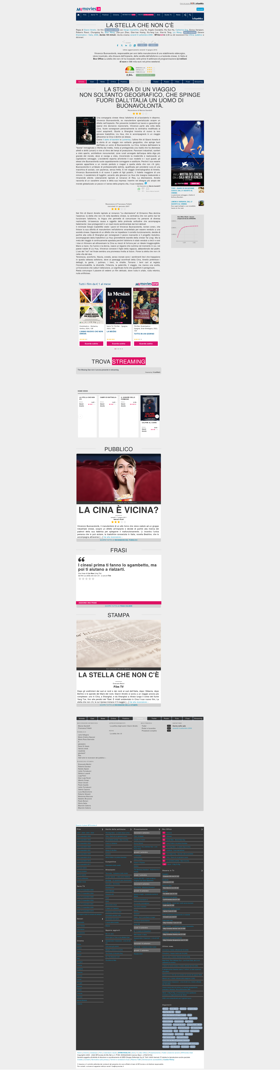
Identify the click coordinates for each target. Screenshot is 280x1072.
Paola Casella (83, 785)
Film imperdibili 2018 (84, 861)
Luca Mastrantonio (85, 792)
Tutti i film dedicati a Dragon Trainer (174, 1015)
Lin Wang (177, 32)
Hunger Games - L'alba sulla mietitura (118, 877)
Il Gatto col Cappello (112, 908)
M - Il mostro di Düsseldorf (142, 931)
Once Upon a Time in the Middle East (118, 937)
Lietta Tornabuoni (84, 771)
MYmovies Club (187, 1053)
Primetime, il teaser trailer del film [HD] (174, 953)
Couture (108, 854)
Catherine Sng (182, 29)
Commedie (80, 922)
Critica (113, 82)
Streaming (199, 82)
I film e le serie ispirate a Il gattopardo (175, 1018)
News (103, 82)
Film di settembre (82, 878)
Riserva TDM (136, 1059)
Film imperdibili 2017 (84, 864)
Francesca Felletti (85, 728)
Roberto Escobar (84, 766)
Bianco (108, 926)
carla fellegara (83, 735)
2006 (96, 34)
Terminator (185, 1047)
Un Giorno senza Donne (142, 921)
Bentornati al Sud (111, 905)
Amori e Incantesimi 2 (141, 900)
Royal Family (167, 1024)
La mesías (111, 331)
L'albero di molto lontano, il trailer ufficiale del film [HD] (180, 966)
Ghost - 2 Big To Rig (173, 864)
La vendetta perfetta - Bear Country (117, 840)
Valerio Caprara (84, 789)
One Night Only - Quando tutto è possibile (179, 854)
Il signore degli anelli (169, 1043)
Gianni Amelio (90, 29)
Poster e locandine (149, 728)
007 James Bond (196, 1028)
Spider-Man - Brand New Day (175, 840)
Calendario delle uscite (113, 865)
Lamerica (126, 139)
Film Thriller (81, 926)
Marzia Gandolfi (84, 726)
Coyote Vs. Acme (139, 840)
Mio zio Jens (110, 934)
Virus (175, 1031)
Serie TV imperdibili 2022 (85, 900)
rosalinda (81, 751)
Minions (165, 1009)
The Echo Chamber (140, 907)
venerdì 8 (134, 34)
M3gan (178, 1012)
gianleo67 (82, 753)
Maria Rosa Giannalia (86, 739)
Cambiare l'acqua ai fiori (113, 912)
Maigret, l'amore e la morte (114, 950)
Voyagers (165, 874)
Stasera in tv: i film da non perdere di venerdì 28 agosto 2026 (182, 975)
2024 (92, 833)
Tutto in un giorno (144, 334)
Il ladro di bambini (111, 139)
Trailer (156, 82)
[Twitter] (122, 45)
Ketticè (136, 866)
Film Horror (80, 929)
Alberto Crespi (83, 780)
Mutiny (136, 910)
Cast (92, 82)
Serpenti (136, 914)
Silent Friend (138, 859)
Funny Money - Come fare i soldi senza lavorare (177, 903)
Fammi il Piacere (139, 862)
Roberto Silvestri (84, 794)
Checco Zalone (168, 1021)
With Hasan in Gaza (140, 934)
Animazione (81, 933)
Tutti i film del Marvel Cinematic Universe (176, 1040)
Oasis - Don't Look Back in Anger (144, 917)
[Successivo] (157, 416)
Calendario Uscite (110, 1053)
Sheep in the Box (111, 850)
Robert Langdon (168, 1034)
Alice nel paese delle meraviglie (188, 1043)
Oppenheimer (179, 1021)
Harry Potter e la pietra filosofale (116, 857)
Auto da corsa (167, 1031)
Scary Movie (174, 1009)
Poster (166, 82)
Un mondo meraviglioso (141, 903)
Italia (91, 34)
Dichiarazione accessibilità (152, 1059)
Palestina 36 (110, 894)
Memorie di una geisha (169, 897)
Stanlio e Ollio (167, 886)
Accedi (200, 9)
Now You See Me (168, 1012)
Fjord (107, 901)
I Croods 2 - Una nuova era (171, 932)
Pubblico (124, 82)
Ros (79, 755)
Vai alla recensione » (113, 536)
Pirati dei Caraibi (183, 1028)
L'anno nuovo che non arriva (91, 332)
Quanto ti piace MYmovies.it (86, 825)
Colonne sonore (174, 1053)
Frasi (188, 82)
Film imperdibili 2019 (84, 857)
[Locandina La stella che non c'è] (86, 144)
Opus (189, 1015)
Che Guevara (175, 1047)
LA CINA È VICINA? (119, 509)
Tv (137, 1053)
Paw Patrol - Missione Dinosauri (144, 887)
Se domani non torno (112, 919)
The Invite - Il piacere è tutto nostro (117, 873)
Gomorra (183, 1009)
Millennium (189, 1034)
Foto (177, 82)
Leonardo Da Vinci (179, 1024)
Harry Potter (179, 1034)
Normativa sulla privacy (100, 1059)
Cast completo (190, 32)
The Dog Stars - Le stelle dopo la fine (118, 833)
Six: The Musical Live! (113, 957)
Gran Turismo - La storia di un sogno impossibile (178, 926)
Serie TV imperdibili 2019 (85, 911)
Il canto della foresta (112, 922)
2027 (78, 833)
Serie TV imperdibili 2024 (85, 893)
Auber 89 (137, 924)
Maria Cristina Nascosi (86, 737)
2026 (83, 833)
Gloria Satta (82, 803)
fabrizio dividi (83, 748)
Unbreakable (195, 1031)
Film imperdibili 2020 (84, 854)
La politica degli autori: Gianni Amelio (124, 726)
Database (93, 1053)
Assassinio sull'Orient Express (172, 938)
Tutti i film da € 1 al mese (95, 284)
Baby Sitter (189, 1021)
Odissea (169, 836)
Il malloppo (137, 855)
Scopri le (118, 540)
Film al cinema (82, 871)
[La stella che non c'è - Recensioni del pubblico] (118, 500)
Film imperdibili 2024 (84, 840)
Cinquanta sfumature (169, 1028)
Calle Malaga (110, 891)
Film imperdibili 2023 (84, 843)
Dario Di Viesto (83, 746)
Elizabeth (165, 880)
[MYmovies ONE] (147, 284)
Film (100, 1053)
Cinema (86, 1053)
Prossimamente (154, 1053)
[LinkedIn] (126, 45)
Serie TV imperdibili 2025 (85, 890)
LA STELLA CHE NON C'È (118, 674)
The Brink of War (111, 960)
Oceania (169, 833)
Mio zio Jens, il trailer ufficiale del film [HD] (176, 957)
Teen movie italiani (169, 1037)
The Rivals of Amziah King (114, 953)
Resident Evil (110, 887)
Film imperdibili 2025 (84, 836)
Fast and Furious (182, 1037)
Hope (107, 898)
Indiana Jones (184, 1031)
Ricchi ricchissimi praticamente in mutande (176, 915)
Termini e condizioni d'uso (120, 1059)
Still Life (165, 891)
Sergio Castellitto (131, 29)
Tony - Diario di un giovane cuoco (116, 836)
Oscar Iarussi (83, 782)
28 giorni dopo (192, 1009)
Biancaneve (193, 1018)
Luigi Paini (82, 776)
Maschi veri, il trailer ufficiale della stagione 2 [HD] (178, 978)
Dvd (133, 1053)
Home (79, 1053)
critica (191, 34)
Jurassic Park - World (194, 1024)
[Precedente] (80, 416)
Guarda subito (91, 343)
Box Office (143, 1053)
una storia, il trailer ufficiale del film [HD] (175, 950)
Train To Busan (139, 836)
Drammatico (81, 34)
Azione (79, 936)
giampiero (82, 744)
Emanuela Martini (84, 764)
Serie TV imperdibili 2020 (85, 907)
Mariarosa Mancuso (85, 796)
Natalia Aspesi (83, 769)
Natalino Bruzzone (85, 799)
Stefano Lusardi (84, 773)
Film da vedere (82, 868)
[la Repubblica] (191, 5)
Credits (80, 1059)
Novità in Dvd (81, 882)
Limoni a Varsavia (111, 843)
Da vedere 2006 (111, 30)
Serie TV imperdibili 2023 (85, 897)
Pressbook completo (149, 731)
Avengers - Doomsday (113, 884)
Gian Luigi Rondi (84, 778)
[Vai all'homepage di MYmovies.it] (88, 11)
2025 (87, 833)
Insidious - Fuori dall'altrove (175, 850)
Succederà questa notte (113, 915)
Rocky (193, 1047)
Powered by (149, 372)
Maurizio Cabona (84, 805)
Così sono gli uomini (112, 946)
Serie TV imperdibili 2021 (85, 904)
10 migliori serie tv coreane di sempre (89, 914)
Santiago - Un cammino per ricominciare (119, 880)
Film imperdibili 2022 (84, 847)
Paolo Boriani (83, 801)
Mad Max (166, 1047)
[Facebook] (117, 45)
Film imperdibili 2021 (84, 850)
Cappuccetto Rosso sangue (171, 909)
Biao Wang (110, 32)
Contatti (87, 1059)
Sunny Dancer (138, 843)
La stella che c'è (116, 733)
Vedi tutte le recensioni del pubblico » (92, 758)
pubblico (198, 34)
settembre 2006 (146, 34)
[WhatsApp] (130, 45)
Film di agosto (81, 875)
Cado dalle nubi (167, 920)
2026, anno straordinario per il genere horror (176, 998)
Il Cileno (108, 847)
